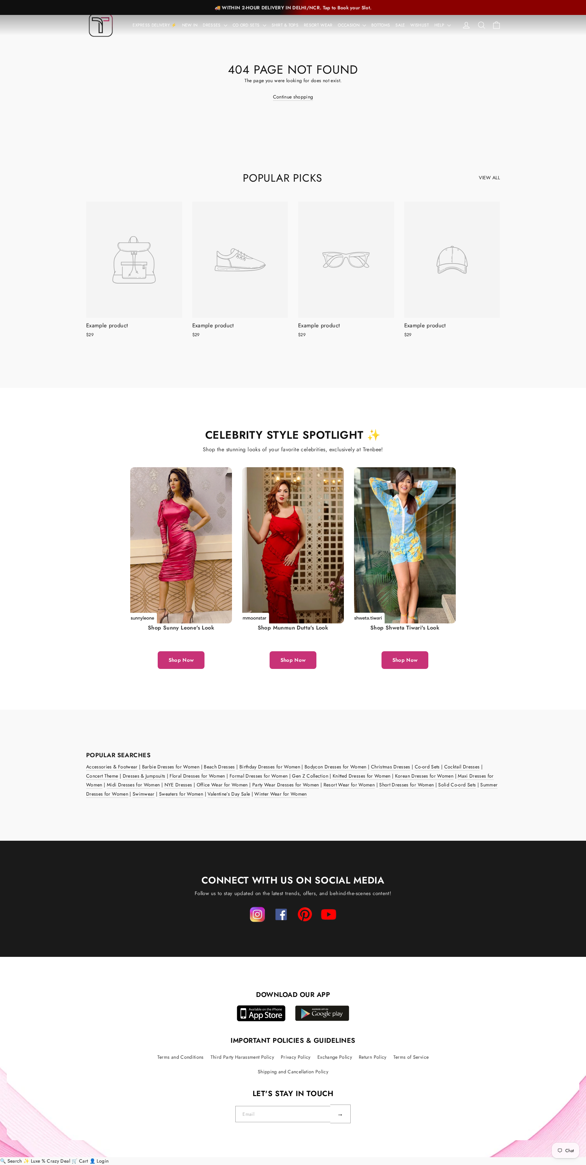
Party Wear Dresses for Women (285, 784)
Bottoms (380, 25)
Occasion (349, 25)
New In (190, 25)
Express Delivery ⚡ (154, 25)
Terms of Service (411, 1057)
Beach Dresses (219, 766)
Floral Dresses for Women (197, 775)
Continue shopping (293, 96)
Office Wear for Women (222, 784)
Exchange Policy (334, 1057)
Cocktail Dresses (462, 766)
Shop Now (181, 660)
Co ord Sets (247, 25)
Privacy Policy (296, 1057)
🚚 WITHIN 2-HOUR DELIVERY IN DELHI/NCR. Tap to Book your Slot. (293, 7)
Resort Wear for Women (349, 784)
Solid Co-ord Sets (457, 784)
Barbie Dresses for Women (170, 766)
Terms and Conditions (180, 1057)
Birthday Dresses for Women (269, 766)
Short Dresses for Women (406, 784)
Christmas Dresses (390, 766)
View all (489, 177)
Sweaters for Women (181, 793)
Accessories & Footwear (112, 766)
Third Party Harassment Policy (242, 1057)
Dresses (212, 25)
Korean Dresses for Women (424, 775)
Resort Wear (318, 25)
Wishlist (419, 25)
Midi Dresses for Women (133, 784)
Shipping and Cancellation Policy (293, 1071)
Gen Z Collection (310, 775)
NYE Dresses (178, 784)
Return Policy (373, 1057)
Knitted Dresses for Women (362, 775)
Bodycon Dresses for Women (336, 766)
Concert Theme (102, 775)
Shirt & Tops (285, 25)
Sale (400, 25)
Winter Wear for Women (280, 793)
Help (440, 25)
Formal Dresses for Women (259, 775)
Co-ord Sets (427, 766)
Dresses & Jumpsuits (144, 775)
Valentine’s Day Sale (229, 793)
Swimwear (144, 793)
